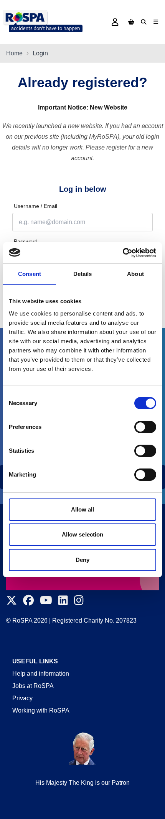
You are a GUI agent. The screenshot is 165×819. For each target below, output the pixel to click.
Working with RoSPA (40, 710)
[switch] (145, 427)
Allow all (82, 509)
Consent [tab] (29, 274)
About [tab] (135, 274)
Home (14, 53)
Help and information (40, 673)
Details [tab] (82, 274)
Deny (82, 560)
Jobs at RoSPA (33, 686)
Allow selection (83, 534)
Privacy (22, 698)
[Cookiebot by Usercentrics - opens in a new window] (122, 253)
